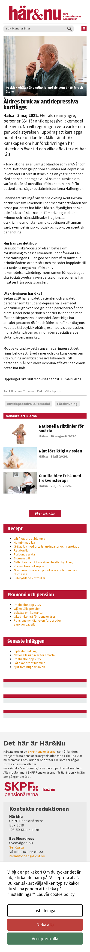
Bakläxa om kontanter (29, 612)
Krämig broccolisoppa (29, 566)
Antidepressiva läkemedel (28, 404)
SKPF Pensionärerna (42, 751)
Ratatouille (21, 550)
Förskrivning (67, 404)
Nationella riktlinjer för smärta (61, 428)
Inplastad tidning (25, 651)
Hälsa (8, 115)
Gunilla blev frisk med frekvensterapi (60, 478)
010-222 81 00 (32, 852)
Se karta (16, 847)
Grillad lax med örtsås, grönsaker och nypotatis (46, 546)
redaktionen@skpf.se (27, 856)
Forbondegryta (24, 554)
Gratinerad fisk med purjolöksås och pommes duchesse (45, 572)
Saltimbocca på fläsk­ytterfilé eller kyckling (43, 562)
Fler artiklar (45, 513)
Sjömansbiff (22, 558)
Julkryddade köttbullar (29, 578)
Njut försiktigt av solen (60, 451)
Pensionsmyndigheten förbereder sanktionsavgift (37, 622)
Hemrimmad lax (24, 542)
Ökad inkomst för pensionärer (34, 616)
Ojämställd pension (27, 609)
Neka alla (45, 924)
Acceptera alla (45, 938)
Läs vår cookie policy (55, 894)
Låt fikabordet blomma (29, 538)
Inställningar (45, 910)
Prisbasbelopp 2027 (27, 605)
